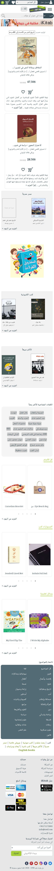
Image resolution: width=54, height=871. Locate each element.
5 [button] (18, 514)
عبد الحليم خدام (38, 418)
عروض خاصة (14, 743)
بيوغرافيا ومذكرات (18, 674)
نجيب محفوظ (21, 450)
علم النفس (22, 730)
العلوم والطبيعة (20, 709)
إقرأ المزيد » (17, 108)
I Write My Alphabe (39, 640)
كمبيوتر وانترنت (19, 699)
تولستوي (43, 440)
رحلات (48, 725)
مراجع (24, 704)
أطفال (23, 679)
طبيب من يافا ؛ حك (8, 322)
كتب (49, 743)
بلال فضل (23, 413)
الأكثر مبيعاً (37, 747)
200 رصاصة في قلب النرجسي (34, 434)
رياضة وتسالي (45, 715)
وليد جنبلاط (37, 380)
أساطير (23, 694)
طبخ (49, 684)
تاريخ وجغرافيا (45, 689)
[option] (40, 487)
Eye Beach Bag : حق (39, 506)
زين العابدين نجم (38, 223)
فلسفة (48, 720)
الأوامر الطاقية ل (8, 377)
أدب (49, 694)
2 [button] (31, 514)
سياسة (23, 715)
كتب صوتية (28, 743)
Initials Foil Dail (39, 573)
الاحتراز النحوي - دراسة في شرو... (27, 145)
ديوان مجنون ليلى (15, 440)
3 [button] (27, 514)
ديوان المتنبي (30, 440)
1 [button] (35, 514)
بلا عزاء (38, 322)
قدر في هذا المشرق (37, 377)
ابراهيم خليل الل (8, 325)
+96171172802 (46, 826)
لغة (25, 669)
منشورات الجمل (19, 423)
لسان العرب (34, 450)
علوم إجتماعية (20, 720)
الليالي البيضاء (13, 434)
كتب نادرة (26, 747)
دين (49, 709)
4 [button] (23, 514)
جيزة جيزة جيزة (34, 423)
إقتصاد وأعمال (45, 679)
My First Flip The (14, 640)
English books (27, 750)
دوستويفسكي (41, 429)
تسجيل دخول (45, 2)
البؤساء (13, 413)
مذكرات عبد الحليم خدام (23, 429)
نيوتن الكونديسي (8, 380)
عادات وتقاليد (20, 725)
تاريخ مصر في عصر (9, 220)
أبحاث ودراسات (13, 747)
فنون (49, 674)
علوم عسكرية (45, 730)
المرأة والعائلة (46, 704)
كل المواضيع (46, 669)
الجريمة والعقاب (36, 413)
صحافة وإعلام (45, 699)
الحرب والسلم (23, 418)
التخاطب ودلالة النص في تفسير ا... (27, 68)
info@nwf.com (46, 829)
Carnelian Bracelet (14, 506)
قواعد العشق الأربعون (18, 445)
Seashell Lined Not (14, 573)
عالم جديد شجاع (37, 445)
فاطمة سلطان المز (37, 325)
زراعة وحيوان (20, 689)
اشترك (16, 853)
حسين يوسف (8, 223)
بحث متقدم (40, 743)
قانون (49, 735)
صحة (24, 684)
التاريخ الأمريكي (38, 220)
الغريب (12, 418)
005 (8, 429)
